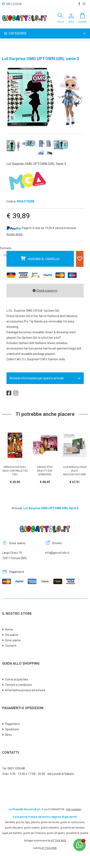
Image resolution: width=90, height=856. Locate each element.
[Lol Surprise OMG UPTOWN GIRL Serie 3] (45, 125)
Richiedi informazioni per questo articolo (37, 378)
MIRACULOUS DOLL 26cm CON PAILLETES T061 (15, 471)
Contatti (10, 645)
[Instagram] (84, 4)
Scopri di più (14, 234)
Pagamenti (12, 724)
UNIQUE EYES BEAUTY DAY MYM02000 (45, 471)
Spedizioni (12, 729)
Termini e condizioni (18, 684)
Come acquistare (16, 679)
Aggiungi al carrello (43, 259)
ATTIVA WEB (58, 840)
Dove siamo (13, 640)
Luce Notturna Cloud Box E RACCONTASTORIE (74, 471)
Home (9, 629)
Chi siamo (11, 635)
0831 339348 (14, 3)
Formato (6, 248)
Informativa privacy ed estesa (25, 690)
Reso (8, 734)
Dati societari (73, 809)
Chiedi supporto (46, 290)
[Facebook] (79, 4)
